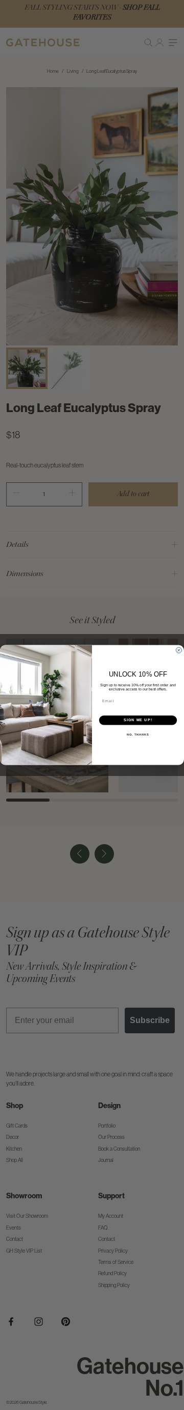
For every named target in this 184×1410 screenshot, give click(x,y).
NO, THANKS (138, 734)
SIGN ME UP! (138, 720)
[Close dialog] (178, 650)
